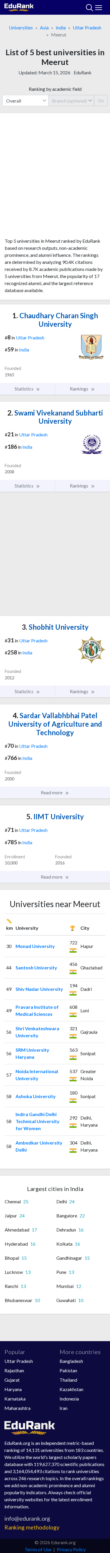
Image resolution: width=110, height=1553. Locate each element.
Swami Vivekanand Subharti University (55, 416)
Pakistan (68, 1370)
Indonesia (69, 1398)
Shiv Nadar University (39, 989)
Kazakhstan (71, 1389)
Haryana (13, 1389)
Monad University (35, 946)
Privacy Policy (71, 1549)
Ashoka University (36, 1096)
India (61, 27)
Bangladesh (71, 1361)
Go (101, 100)
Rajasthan (14, 1370)
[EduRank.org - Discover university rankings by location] (19, 6)
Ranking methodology (32, 1527)
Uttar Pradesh (87, 27)
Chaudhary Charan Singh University (55, 319)
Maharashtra (17, 1408)
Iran (63, 1408)
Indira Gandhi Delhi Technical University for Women (38, 1121)
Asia (44, 27)
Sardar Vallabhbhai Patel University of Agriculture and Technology (55, 724)
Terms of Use (38, 1549)
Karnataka (15, 1398)
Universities (21, 27)
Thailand (68, 1380)
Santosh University (36, 967)
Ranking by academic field (55, 89)
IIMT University (55, 816)
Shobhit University (55, 627)
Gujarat (12, 1380)
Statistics (24, 388)
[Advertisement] (55, 178)
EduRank (83, 72)
